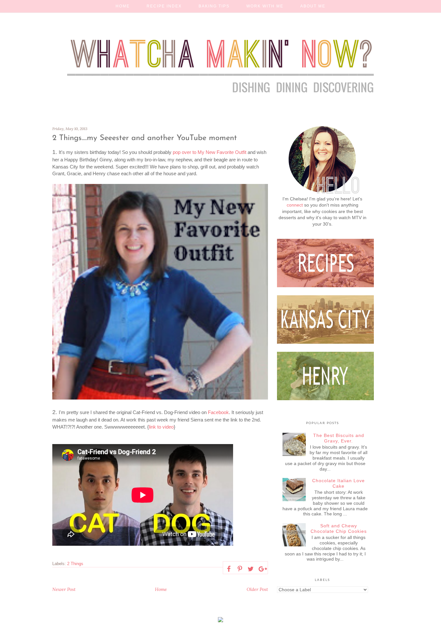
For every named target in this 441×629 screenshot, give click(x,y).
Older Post (257, 589)
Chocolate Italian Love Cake (338, 483)
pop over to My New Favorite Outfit (208, 152)
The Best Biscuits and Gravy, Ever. (338, 438)
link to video (161, 427)
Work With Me (264, 6)
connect (295, 205)
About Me (312, 6)
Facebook (218, 412)
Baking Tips (214, 6)
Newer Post (64, 589)
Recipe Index (164, 6)
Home (123, 6)
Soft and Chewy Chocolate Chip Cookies (339, 528)
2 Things (75, 564)
